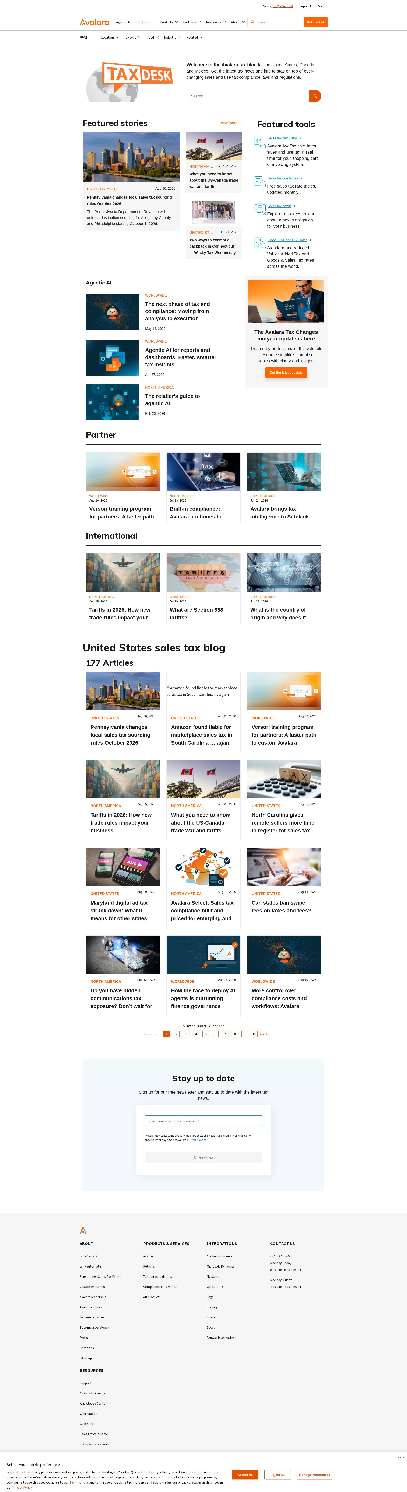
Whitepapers (89, 1413)
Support (305, 6)
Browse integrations (221, 1337)
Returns (149, 1266)
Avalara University (92, 1393)
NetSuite (213, 1276)
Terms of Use (79, 1482)
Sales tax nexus (279, 206)
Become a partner (93, 1317)
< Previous (149, 1034)
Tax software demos (157, 1276)
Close (401, 1457)
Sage (210, 1297)
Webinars (86, 1424)
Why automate (90, 1266)
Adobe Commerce (219, 1256)
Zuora (211, 1327)
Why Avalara (88, 1256)
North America (205, 166)
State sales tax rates (94, 1444)
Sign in (323, 6)
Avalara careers (91, 1307)
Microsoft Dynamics (221, 1266)
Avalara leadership (93, 1297)
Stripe (211, 1317)
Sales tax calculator (282, 138)
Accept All (245, 1474)
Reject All (278, 1474)
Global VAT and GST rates (287, 240)
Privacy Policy (22, 1487)
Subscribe (203, 1157)
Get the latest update (286, 372)
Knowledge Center (93, 1403)
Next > (265, 1034)
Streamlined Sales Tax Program (102, 1276)
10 (254, 1034)
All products (152, 1297)
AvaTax (148, 1256)
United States (102, 189)
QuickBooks (215, 1287)
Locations (87, 1348)
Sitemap (86, 1358)
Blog (83, 36)
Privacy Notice (197, 1140)
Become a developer (94, 1327)
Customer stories (92, 1287)
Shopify (212, 1307)
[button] (145, 22)
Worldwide (156, 295)
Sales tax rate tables (283, 178)
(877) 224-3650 (282, 6)
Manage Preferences (314, 1474)
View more (228, 123)
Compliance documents (160, 1287)
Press (84, 1337)
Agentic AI (123, 22)
